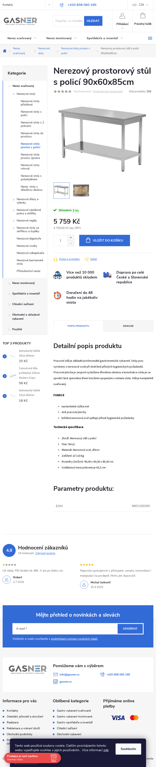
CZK (141, 5)
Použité (17, 329)
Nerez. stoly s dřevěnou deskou (31, 188)
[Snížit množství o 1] (70, 243)
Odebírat (130, 629)
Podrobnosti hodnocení (108, 91)
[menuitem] (22, 38)
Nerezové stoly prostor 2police (30, 156)
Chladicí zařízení (23, 304)
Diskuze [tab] (128, 326)
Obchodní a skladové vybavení (26, 317)
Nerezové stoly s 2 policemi (32, 124)
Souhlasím (128, 749)
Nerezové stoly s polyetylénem (31, 177)
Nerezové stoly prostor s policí (30, 145)
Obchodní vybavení (69, 734)
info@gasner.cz (69, 674)
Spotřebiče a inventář (26, 294)
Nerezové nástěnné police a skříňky (29, 211)
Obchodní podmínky (19, 734)
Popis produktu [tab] (78, 326)
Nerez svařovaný (23, 86)
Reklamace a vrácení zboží (23, 728)
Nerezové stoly (26, 94)
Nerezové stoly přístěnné (30, 103)
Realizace (12, 722)
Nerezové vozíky (27, 246)
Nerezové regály (27, 220)
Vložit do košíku (108, 240)
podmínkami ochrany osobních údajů (74, 639)
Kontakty (8, 5)
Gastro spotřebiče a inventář (75, 722)
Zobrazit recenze (45, 553)
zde (105, 750)
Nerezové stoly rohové (30, 166)
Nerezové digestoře (29, 239)
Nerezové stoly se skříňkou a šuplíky (28, 229)
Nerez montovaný (23, 283)
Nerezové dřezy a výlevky (27, 201)
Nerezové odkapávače (30, 253)
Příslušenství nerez (28, 271)
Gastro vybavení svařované (74, 710)
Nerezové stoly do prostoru (32, 135)
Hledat (93, 21)
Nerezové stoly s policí (31, 113)
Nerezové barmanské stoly (30, 262)
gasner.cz (66, 682)
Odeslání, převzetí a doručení (25, 716)
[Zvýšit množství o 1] (70, 238)
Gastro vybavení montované (74, 716)
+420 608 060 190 (118, 674)
